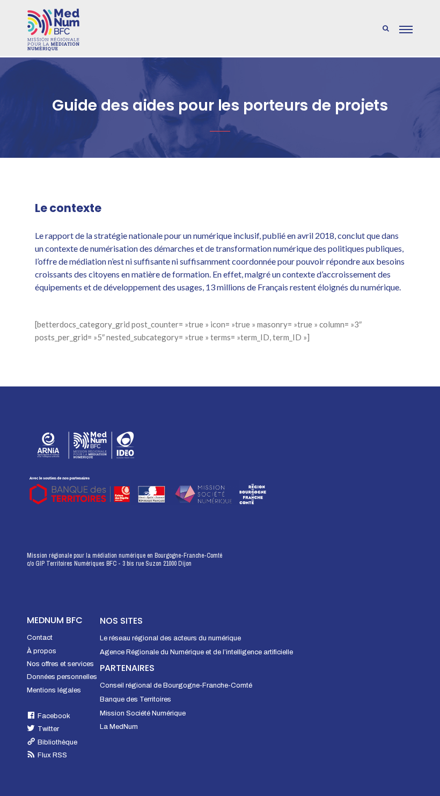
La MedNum (119, 727)
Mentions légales (54, 690)
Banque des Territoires (135, 699)
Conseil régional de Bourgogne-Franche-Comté (176, 685)
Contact (40, 637)
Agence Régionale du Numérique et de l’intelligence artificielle (196, 652)
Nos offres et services (60, 664)
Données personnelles (62, 677)
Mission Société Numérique (143, 713)
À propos (41, 651)
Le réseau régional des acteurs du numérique (170, 638)
